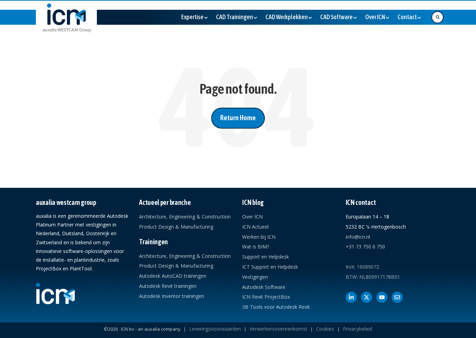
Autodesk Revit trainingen (168, 286)
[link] (66, 23)
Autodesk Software (263, 287)
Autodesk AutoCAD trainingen (172, 275)
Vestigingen (255, 277)
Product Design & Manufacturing (176, 226)
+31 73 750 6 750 (365, 246)
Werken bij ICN (259, 236)
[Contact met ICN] (397, 297)
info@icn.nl (358, 236)
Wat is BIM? (255, 246)
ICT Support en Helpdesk (270, 266)
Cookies (325, 328)
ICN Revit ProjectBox (266, 296)
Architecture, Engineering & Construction (185, 216)
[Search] (437, 17)
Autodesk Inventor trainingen (171, 296)
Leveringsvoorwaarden (215, 328)
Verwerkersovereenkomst (278, 328)
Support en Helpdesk (265, 256)
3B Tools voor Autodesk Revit (276, 307)
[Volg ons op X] (366, 297)
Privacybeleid (357, 328)
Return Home (238, 118)
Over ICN (252, 216)
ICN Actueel (255, 226)
